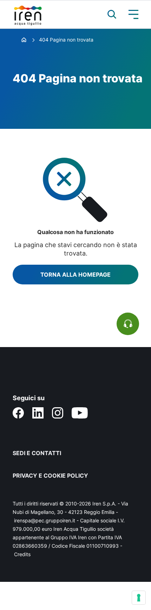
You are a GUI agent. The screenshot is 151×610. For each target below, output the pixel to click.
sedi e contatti (37, 453)
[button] (108, 14)
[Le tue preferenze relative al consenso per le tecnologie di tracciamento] (138, 597)
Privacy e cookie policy (50, 475)
